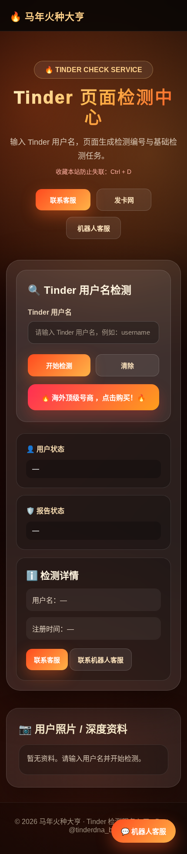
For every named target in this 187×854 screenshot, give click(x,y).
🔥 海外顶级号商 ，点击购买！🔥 (93, 398)
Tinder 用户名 (50, 312)
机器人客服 (93, 228)
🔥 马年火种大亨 (47, 16)
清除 (127, 365)
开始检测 (59, 365)
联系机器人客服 (101, 660)
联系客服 (63, 200)
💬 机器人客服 (143, 831)
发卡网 (124, 200)
